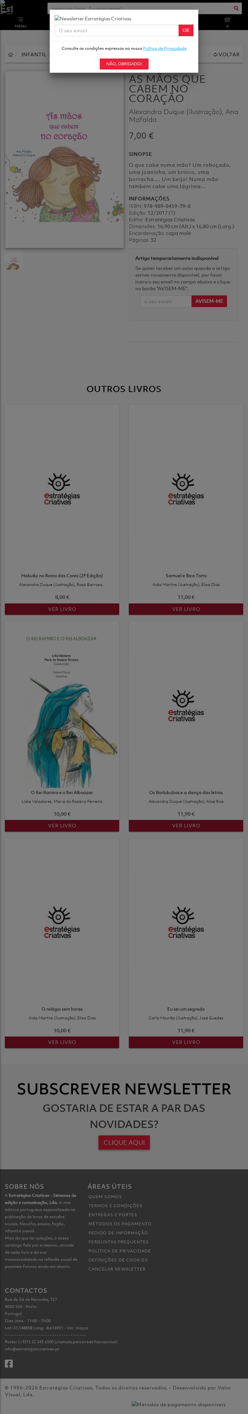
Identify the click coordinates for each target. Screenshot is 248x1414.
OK (186, 30)
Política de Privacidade (165, 48)
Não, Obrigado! (124, 64)
